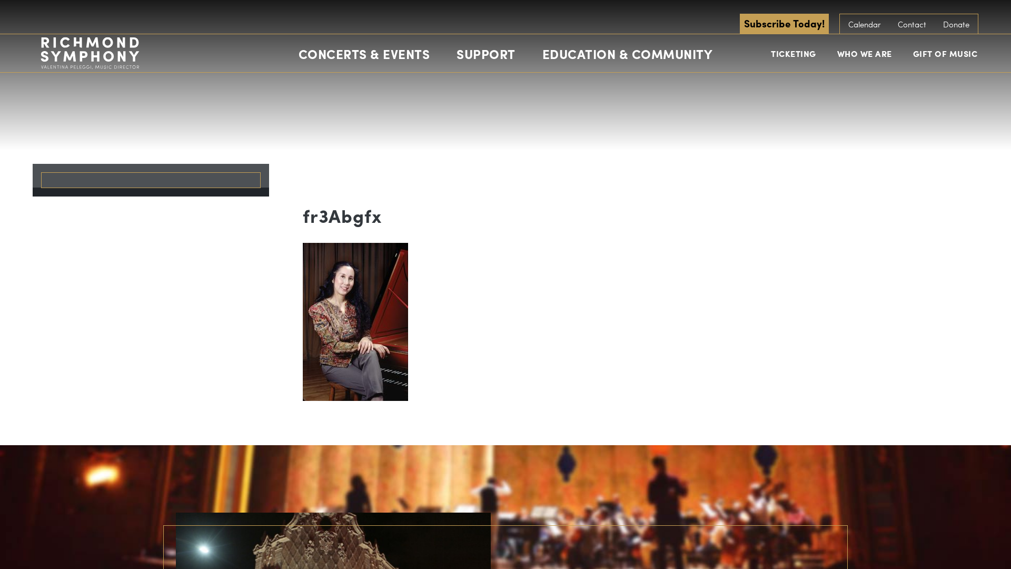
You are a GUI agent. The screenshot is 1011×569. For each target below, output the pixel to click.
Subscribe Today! (784, 23)
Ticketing (793, 53)
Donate (956, 24)
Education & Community (627, 54)
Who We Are (864, 53)
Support (486, 54)
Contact (912, 24)
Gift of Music (945, 53)
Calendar (864, 24)
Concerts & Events (364, 54)
